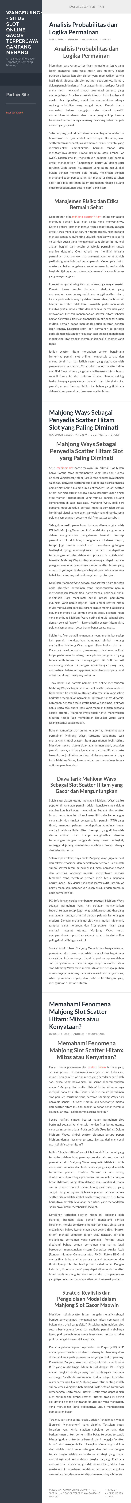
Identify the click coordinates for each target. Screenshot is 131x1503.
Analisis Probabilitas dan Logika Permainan (83, 28)
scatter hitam (97, 1067)
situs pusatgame (14, 112)
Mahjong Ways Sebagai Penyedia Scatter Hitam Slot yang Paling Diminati (84, 419)
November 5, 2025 (60, 434)
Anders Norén (114, 1493)
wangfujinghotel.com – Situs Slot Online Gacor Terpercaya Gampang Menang (74, 1493)
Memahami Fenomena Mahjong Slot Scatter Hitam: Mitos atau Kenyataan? (80, 1015)
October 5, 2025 (59, 1034)
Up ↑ (110, 1496)
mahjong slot (65, 468)
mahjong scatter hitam (86, 216)
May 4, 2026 (56, 39)
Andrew (72, 39)
